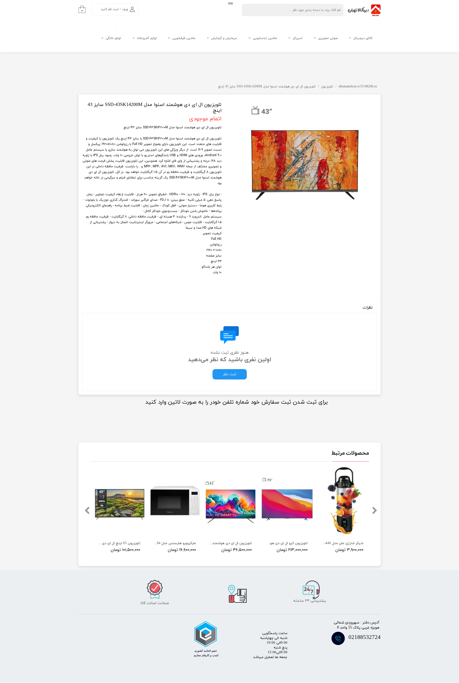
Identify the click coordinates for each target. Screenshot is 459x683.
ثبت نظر (229, 374)
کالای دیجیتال (362, 38)
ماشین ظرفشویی (184, 38)
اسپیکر (298, 38)
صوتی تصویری (328, 38)
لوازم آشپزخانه (147, 38)
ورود (125, 9)
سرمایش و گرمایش (224, 38)
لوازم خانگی (113, 38)
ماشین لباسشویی (265, 38)
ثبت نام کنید (110, 9)
